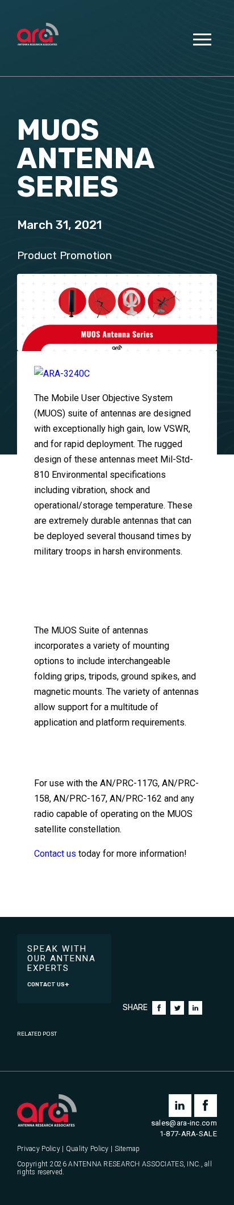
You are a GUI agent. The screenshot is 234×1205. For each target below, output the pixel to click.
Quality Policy (87, 1149)
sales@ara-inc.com (184, 1123)
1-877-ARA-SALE (188, 1133)
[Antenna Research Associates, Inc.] (37, 35)
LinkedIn (195, 1008)
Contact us (55, 853)
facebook (205, 1105)
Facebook (159, 1008)
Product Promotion (64, 255)
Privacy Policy (38, 1149)
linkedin (180, 1105)
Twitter (177, 1008)
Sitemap (127, 1149)
